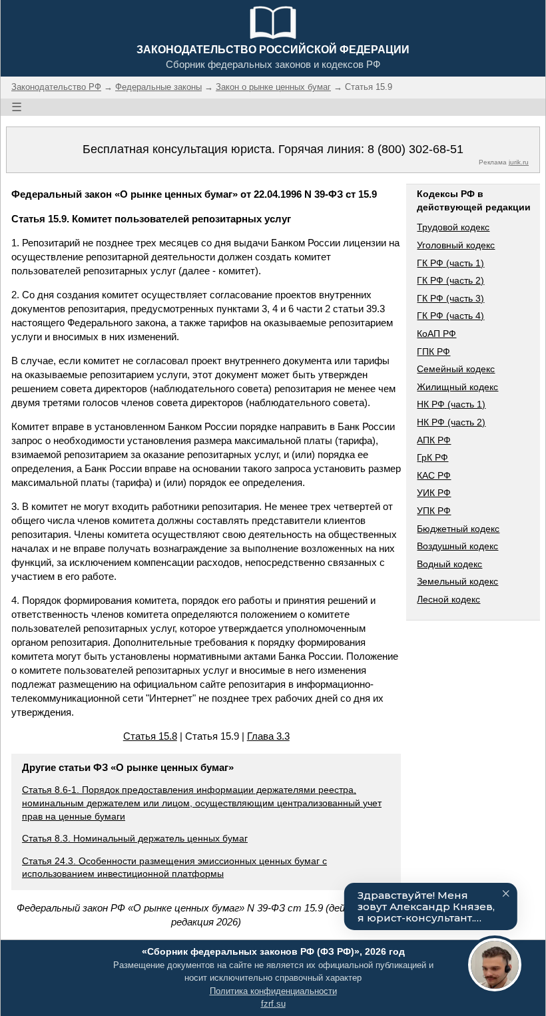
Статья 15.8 (150, 736)
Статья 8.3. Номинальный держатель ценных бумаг (135, 838)
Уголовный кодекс (456, 245)
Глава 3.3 (268, 736)
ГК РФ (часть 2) (450, 280)
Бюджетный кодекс (458, 528)
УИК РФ (434, 492)
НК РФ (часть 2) (451, 422)
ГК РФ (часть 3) (450, 298)
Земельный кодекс (457, 581)
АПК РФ (434, 440)
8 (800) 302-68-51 (415, 149)
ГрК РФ (432, 457)
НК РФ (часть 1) (451, 404)
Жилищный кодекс (457, 386)
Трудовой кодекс (453, 227)
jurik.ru (519, 162)
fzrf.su (273, 1004)
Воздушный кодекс (457, 546)
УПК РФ (434, 510)
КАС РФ (434, 475)
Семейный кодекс (456, 369)
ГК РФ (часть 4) (450, 315)
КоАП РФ (436, 333)
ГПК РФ (433, 351)
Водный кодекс (449, 564)
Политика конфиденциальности (273, 991)
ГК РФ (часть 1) (450, 263)
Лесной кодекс (448, 599)
